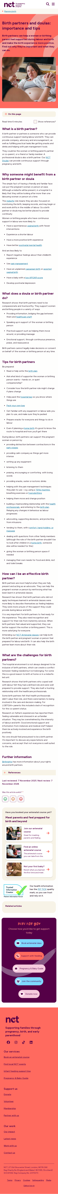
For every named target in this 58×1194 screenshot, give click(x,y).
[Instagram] (16, 1042)
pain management (19, 263)
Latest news (10, 1138)
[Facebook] (8, 1042)
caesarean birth (32, 269)
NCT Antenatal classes (27, 635)
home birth (29, 428)
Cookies (26, 1180)
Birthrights (7, 761)
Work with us (10, 1145)
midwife (10, 201)
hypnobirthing (35, 493)
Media (48, 1180)
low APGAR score (34, 277)
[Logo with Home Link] (14, 4)
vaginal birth (33, 225)
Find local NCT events (15, 1064)
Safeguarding (38, 1180)
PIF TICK (42, 889)
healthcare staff (24, 317)
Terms (9, 1180)
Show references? (47, 121)
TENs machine (43, 490)
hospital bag (26, 397)
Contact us (9, 1152)
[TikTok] (23, 1042)
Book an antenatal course (16, 1057)
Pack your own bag (15, 405)
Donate (7, 1094)
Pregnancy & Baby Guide (16, 1078)
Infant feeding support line (17, 1071)
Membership (10, 1108)
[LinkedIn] (31, 1042)
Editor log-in (29, 1186)
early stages (12, 447)
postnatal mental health (30, 245)
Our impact (9, 1131)
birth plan (32, 371)
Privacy (18, 1180)
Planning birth (10, 11)
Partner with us (11, 1115)
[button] (29, 114)
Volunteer (9, 1101)
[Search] (47, 4)
